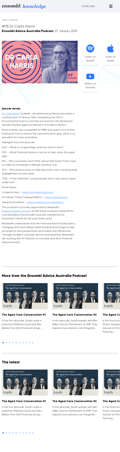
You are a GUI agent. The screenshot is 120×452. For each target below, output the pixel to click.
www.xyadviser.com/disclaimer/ (45, 202)
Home (5, 20)
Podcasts (14, 20)
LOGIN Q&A (88, 6)
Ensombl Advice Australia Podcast (28, 31)
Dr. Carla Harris (10, 113)
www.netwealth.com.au (15, 210)
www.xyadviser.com (56, 197)
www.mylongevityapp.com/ (38, 192)
